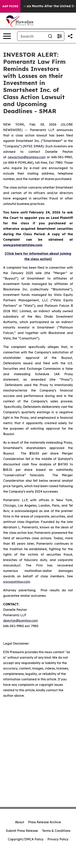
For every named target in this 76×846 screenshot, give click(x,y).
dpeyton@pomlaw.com (20, 620)
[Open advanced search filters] (59, 36)
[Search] (50, 36)
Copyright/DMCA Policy (25, 839)
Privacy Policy (57, 839)
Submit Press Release (22, 831)
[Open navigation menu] (7, 36)
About (19, 822)
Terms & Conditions (56, 831)
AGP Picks (10, 6)
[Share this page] (70, 36)
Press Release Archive (44, 822)
